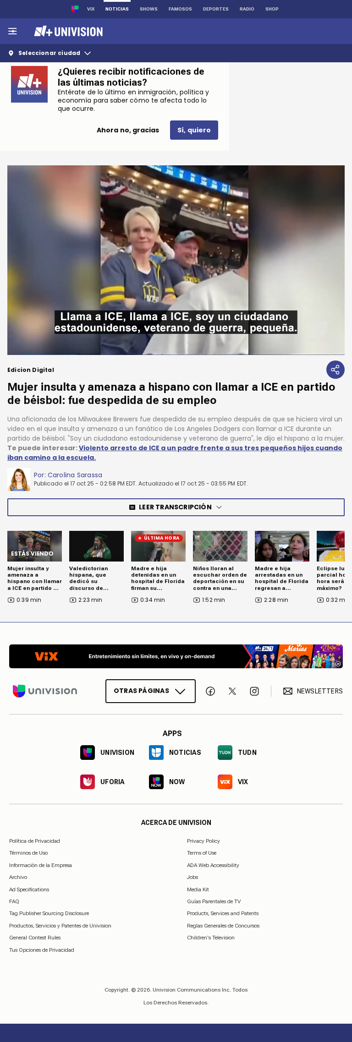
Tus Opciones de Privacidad (41, 950)
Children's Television (211, 937)
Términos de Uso (28, 853)
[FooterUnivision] (45, 691)
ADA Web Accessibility (213, 865)
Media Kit (198, 889)
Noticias (117, 8)
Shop (272, 8)
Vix (90, 8)
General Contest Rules (34, 937)
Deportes (216, 8)
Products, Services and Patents (222, 913)
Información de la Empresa (40, 865)
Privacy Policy (203, 841)
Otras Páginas (141, 690)
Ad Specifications (29, 889)
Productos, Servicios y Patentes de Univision (60, 925)
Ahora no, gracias (128, 130)
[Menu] (12, 31)
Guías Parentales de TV (214, 901)
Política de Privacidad (34, 841)
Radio (247, 8)
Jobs (192, 877)
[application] (176, 260)
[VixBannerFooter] (176, 656)
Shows (149, 8)
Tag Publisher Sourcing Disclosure (49, 913)
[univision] (67, 31)
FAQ (14, 901)
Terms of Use (201, 853)
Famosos (180, 8)
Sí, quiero (194, 130)
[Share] (335, 369)
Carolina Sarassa (75, 475)
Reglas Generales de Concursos (223, 925)
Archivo (18, 877)
